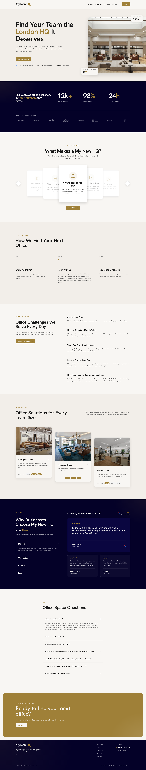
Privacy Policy (104, 765)
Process (90, 4)
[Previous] (18, 183)
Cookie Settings (113, 765)
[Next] (127, 183)
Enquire (126, 4)
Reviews (114, 4)
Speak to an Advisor (24, 341)
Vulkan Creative (126, 765)
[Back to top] (24, 4)
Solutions (107, 4)
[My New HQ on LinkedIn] (16, 754)
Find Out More (72, 207)
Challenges (98, 4)
